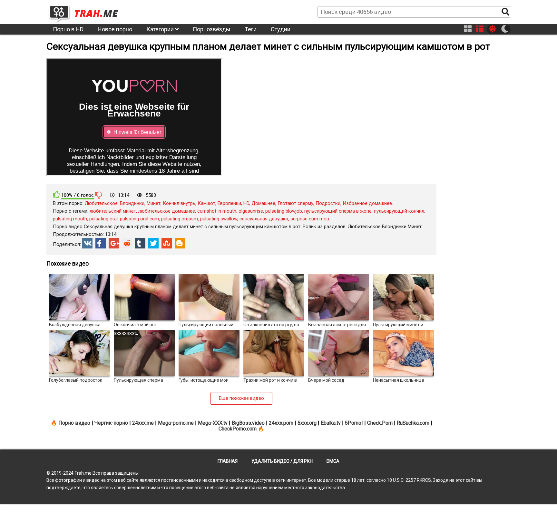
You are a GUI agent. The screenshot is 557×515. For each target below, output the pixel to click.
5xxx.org (307, 423)
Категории (160, 29)
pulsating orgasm (179, 219)
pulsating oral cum (139, 219)
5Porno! (354, 423)
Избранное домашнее (367, 203)
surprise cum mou (309, 219)
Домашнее (263, 203)
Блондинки (132, 203)
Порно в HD (68, 29)
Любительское (101, 203)
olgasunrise (251, 211)
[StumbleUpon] (166, 243)
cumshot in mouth (216, 211)
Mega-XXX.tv (213, 423)
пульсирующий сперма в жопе (338, 211)
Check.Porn (380, 423)
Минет (154, 203)
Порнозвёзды (211, 29)
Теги (251, 29)
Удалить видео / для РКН (282, 461)
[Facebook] (100, 243)
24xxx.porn (281, 423)
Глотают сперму (295, 203)
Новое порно (115, 29)
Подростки (328, 203)
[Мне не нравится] (98, 194)
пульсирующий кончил (399, 211)
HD (246, 203)
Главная (228, 461)
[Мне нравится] (56, 194)
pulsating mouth (70, 219)
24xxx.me (143, 423)
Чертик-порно (111, 423)
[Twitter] (153, 243)
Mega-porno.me (176, 423)
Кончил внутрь (179, 203)
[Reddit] (127, 243)
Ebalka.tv (331, 423)
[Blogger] (180, 243)
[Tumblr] (140, 243)
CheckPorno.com (238, 429)
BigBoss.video (248, 423)
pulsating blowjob (283, 211)
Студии (280, 29)
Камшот (206, 203)
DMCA (333, 461)
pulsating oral (103, 219)
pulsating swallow (218, 219)
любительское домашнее (166, 211)
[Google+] (114, 243)
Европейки (229, 203)
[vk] (87, 243)
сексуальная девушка (263, 219)
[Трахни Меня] (86, 11)
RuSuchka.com (413, 423)
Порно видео (74, 423)
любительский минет (113, 211)
